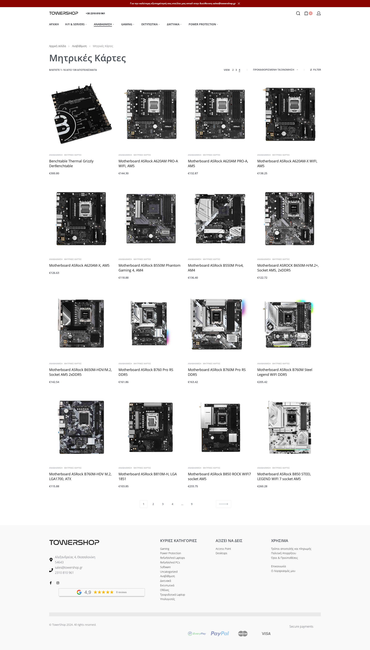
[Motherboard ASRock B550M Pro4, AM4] (219, 218)
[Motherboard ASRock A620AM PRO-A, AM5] (219, 114)
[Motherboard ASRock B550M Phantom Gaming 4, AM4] (150, 218)
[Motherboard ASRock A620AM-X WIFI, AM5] (289, 114)
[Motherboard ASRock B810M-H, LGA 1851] (150, 427)
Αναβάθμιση (79, 46)
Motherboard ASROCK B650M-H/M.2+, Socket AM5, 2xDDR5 (288, 267)
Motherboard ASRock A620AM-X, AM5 (79, 265)
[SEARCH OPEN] (298, 13)
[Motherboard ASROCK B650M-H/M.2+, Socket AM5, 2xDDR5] (289, 218)
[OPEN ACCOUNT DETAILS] (319, 13)
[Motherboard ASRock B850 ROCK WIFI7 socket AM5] (219, 427)
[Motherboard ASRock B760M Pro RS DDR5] (219, 323)
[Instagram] (57, 582)
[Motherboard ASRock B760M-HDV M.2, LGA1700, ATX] (81, 427)
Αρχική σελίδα (57, 46)
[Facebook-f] (50, 582)
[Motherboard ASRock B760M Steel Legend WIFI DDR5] (289, 323)
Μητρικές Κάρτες (73, 155)
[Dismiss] (239, 4)
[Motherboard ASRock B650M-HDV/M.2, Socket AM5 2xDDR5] (81, 323)
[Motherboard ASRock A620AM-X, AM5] (81, 218)
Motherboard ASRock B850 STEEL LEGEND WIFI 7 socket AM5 (284, 476)
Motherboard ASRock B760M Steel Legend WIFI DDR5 (284, 372)
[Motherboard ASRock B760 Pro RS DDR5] (150, 323)
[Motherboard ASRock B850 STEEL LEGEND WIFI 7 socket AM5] (289, 427)
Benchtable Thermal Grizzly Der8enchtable (71, 163)
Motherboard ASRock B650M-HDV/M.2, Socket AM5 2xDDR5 (80, 372)
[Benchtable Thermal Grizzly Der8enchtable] (81, 114)
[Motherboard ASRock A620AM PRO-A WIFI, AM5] (150, 114)
